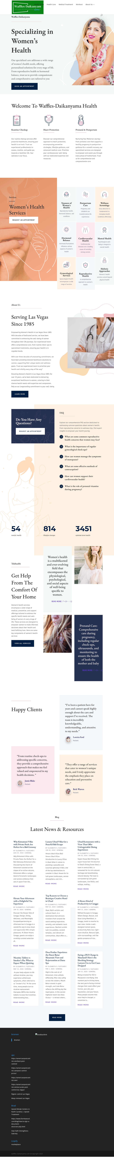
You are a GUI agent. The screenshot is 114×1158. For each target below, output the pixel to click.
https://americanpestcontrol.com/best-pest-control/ (20, 1061)
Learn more (20, 394)
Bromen (17, 1040)
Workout (79, 4)
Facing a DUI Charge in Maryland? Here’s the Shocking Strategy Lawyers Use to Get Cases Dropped (89, 960)
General (28, 853)
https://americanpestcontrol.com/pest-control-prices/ (20, 1070)
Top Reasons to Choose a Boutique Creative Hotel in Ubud (57, 898)
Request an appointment (23, 220)
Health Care (51, 4)
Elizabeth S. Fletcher (25, 850)
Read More (57, 601)
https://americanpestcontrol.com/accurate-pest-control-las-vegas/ (20, 1087)
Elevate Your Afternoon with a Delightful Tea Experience (23, 901)
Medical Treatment (66, 4)
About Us (89, 4)
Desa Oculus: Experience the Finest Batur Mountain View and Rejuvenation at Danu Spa (56, 957)
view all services (23, 643)
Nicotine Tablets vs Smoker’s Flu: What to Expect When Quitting (23, 960)
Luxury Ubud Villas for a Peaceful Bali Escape (57, 843)
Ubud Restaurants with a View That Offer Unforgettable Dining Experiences (89, 845)
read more (19, 886)
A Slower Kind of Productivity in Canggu (88, 902)
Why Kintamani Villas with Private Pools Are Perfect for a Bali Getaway (24, 844)
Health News (39, 4)
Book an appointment (24, 86)
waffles (37, 10)
